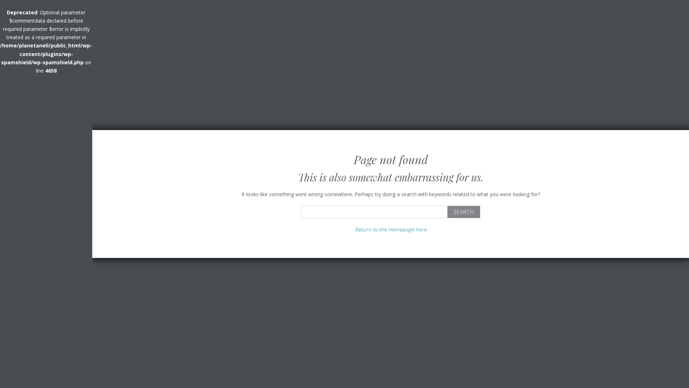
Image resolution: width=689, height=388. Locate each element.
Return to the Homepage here (391, 229)
